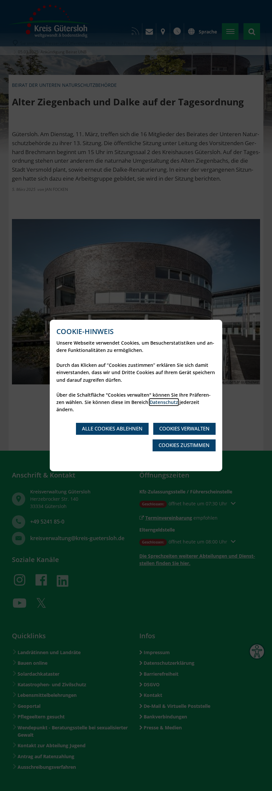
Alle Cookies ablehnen (112, 428)
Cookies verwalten (184, 428)
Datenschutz (164, 402)
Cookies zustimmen (184, 445)
